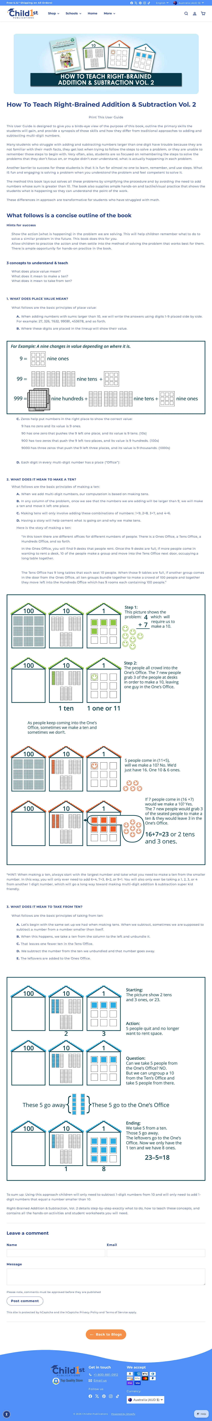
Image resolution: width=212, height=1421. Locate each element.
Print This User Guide (106, 117)
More (108, 13)
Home (92, 13)
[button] (7, 1414)
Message (14, 1264)
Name (12, 1245)
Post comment (25, 1301)
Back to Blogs (108, 1334)
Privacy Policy (89, 1312)
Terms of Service (117, 1312)
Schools (72, 13)
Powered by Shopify (123, 1414)
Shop (52, 13)
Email (112, 1245)
